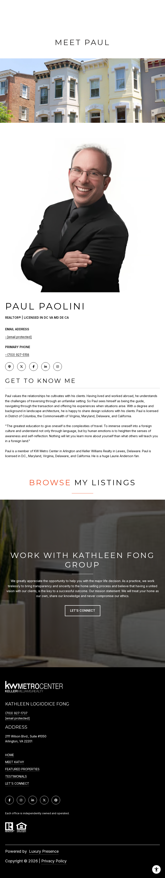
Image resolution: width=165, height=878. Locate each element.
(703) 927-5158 (18, 354)
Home (9, 755)
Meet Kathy (14, 762)
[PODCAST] (9, 366)
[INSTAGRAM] (57, 366)
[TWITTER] (21, 366)
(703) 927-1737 (16, 713)
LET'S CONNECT (17, 783)
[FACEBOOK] (33, 366)
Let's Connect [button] (82, 610)
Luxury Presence (44, 851)
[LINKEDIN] (45, 366)
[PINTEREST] (56, 800)
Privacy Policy (54, 861)
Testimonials (16, 776)
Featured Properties (22, 769)
